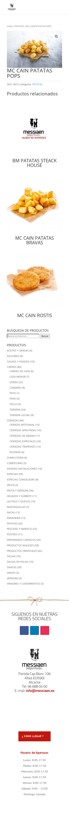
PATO (13, 393)
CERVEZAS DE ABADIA (22, 435)
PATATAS (19, 26)
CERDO (14, 382)
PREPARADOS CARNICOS (21, 539)
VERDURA (12, 578)
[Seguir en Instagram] (44, 630)
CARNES (11, 367)
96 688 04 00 (37, 686)
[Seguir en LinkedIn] (34, 630)
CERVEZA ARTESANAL (22, 424)
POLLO (13, 404)
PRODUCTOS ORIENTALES (22, 551)
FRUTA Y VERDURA (17, 490)
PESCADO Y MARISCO (19, 528)
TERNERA (15, 409)
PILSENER (15, 452)
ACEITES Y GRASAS (18, 350)
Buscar (44, 336)
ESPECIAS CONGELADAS (21, 479)
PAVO (13, 398)
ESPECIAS (12, 474)
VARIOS (11, 572)
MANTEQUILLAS (16, 507)
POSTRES (12, 534)
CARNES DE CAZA (20, 371)
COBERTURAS (15, 463)
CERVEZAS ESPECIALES (23, 441)
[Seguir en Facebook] (24, 630)
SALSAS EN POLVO (17, 561)
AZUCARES (13, 356)
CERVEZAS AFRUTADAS (23, 430)
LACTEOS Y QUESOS (18, 501)
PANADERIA (14, 518)
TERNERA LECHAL (20, 415)
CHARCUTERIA (15, 457)
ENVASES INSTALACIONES (22, 468)
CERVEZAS (13, 420)
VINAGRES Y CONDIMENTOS (23, 583)
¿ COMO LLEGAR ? (33, 736)
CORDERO (15, 387)
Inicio (10, 26)
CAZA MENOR (18, 376)
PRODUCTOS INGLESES (20, 545)
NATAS (11, 512)
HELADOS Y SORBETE (19, 496)
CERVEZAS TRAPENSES (23, 446)
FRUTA (11, 485)
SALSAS (11, 556)
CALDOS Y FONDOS (18, 361)
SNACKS (11, 567)
